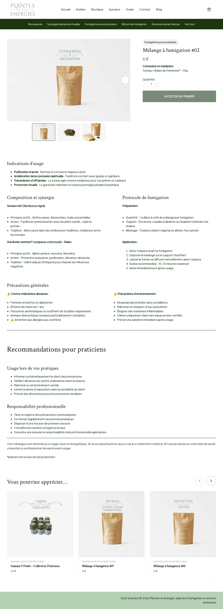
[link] (211, 481)
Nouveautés (35, 24)
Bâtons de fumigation (134, 24)
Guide (130, 9)
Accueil (65, 9)
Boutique (97, 9)
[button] (209, 9)
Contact (144, 9)
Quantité (149, 79)
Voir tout (190, 24)
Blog (159, 9)
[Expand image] (125, 62)
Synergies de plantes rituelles (63, 24)
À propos (114, 9)
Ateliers (81, 9)
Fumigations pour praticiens (101, 24)
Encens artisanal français (166, 24)
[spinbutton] (151, 84)
